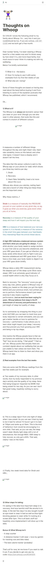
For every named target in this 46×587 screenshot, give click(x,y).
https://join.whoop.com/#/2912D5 (21, 554)
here (18, 182)
